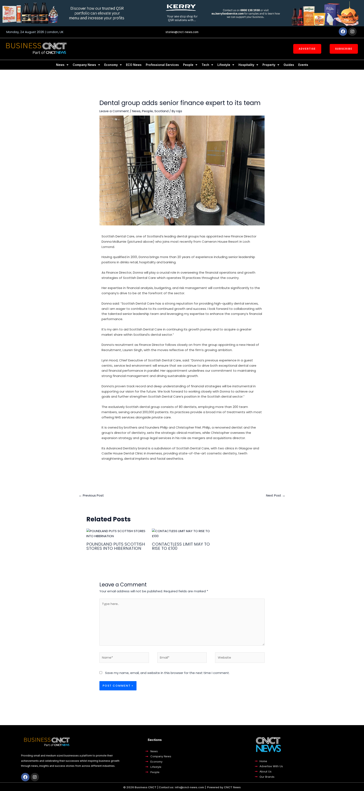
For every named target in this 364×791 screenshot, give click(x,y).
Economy (111, 65)
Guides (289, 65)
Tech (205, 65)
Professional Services (162, 65)
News (60, 65)
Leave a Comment (114, 111)
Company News (84, 65)
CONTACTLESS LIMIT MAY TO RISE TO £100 (181, 546)
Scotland (161, 111)
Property (268, 65)
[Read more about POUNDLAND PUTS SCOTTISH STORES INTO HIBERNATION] (116, 533)
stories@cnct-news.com (182, 32)
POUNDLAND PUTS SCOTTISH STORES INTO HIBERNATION (115, 546)
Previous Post (91, 495)
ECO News (134, 65)
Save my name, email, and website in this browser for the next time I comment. (167, 673)
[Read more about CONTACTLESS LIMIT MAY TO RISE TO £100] (182, 533)
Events (303, 65)
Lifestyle (223, 65)
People (188, 65)
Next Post (275, 495)
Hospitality (246, 65)
